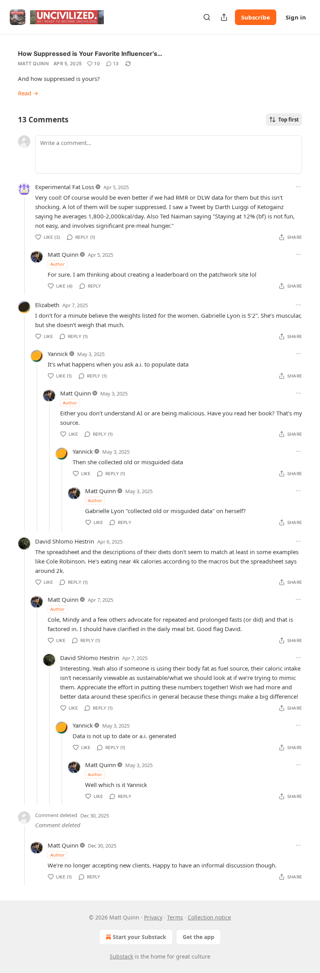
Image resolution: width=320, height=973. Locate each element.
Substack (121, 956)
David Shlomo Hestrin (64, 541)
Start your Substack (139, 937)
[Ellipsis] (298, 187)
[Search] (207, 17)
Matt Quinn (33, 63)
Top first (288, 119)
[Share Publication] (224, 17)
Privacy (153, 917)
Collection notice (209, 917)
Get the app (198, 937)
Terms (175, 917)
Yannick (58, 354)
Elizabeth (47, 305)
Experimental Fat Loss (64, 187)
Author (57, 264)
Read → (28, 93)
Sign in (296, 17)
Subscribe (255, 17)
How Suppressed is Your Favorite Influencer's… (90, 53)
